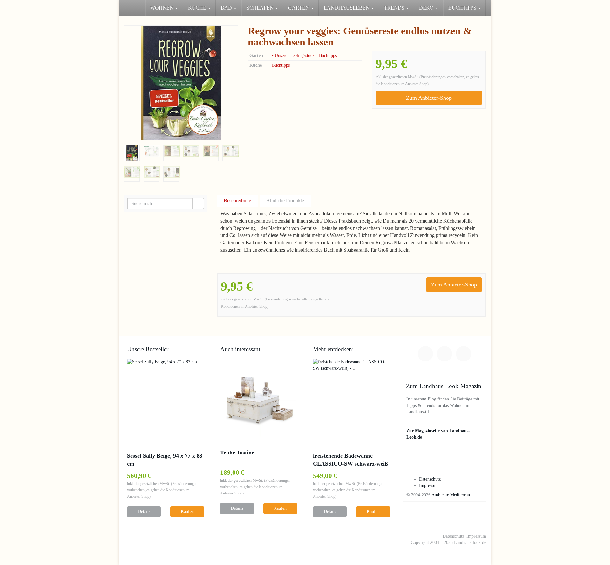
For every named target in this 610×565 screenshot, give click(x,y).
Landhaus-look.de (470, 542)
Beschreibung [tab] (237, 200)
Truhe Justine (237, 452)
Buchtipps (328, 55)
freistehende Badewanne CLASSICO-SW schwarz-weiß (350, 460)
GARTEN (299, 7)
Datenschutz (430, 479)
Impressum (429, 485)
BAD (227, 7)
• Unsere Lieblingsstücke (294, 55)
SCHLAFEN (261, 7)
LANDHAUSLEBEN (347, 7)
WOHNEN (162, 7)
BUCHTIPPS (463, 7)
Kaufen (187, 511)
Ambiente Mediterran (450, 495)
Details (144, 511)
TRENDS (395, 7)
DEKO (427, 7)
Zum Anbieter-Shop (429, 98)
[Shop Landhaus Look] (124, 8)
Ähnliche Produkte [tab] (285, 200)
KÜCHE (197, 7)
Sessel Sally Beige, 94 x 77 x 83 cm (164, 460)
